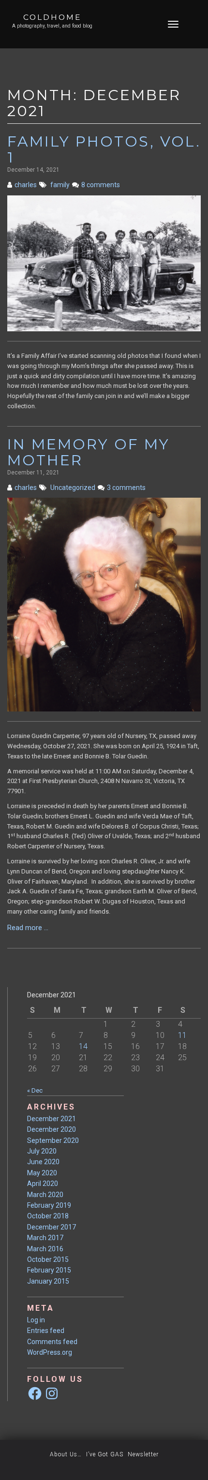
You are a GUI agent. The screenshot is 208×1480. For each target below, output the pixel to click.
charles (26, 185)
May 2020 (42, 1173)
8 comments (100, 185)
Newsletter (143, 1454)
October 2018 (48, 1216)
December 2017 (51, 1227)
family (60, 185)
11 (182, 1035)
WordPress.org (49, 1352)
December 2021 (51, 1119)
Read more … (38, 928)
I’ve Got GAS (104, 1454)
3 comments (126, 487)
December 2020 (51, 1129)
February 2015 (49, 1270)
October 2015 (48, 1259)
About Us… (66, 1454)
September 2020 (53, 1140)
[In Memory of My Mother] (104, 604)
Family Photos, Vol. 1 (104, 149)
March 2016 (45, 1249)
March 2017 (45, 1238)
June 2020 (43, 1162)
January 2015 (48, 1281)
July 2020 (42, 1151)
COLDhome (52, 17)
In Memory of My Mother (88, 452)
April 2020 (42, 1183)
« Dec (35, 1090)
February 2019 (49, 1205)
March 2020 (45, 1195)
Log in (36, 1320)
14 (83, 1046)
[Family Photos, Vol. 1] (104, 262)
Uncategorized (72, 487)
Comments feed (52, 1342)
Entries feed (45, 1330)
